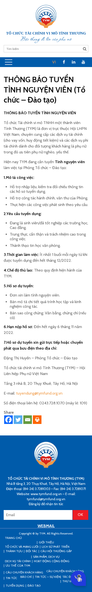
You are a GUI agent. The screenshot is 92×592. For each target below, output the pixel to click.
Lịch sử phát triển (55, 546)
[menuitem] (54, 62)
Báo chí (26, 577)
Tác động (69, 577)
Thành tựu (14, 551)
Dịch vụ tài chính (18, 561)
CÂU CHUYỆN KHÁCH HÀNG (24, 572)
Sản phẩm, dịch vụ (46, 556)
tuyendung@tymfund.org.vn (39, 393)
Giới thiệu (46, 542)
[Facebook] (8, 419)
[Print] (37, 419)
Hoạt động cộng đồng (51, 561)
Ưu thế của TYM (18, 565)
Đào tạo (33, 585)
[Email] (27, 419)
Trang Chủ (13, 538)
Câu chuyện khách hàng (65, 571)
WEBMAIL (46, 526)
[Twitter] (18, 419)
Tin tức (11, 578)
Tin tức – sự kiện (47, 577)
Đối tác (31, 551)
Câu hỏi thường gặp (56, 551)
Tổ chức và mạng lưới (22, 546)
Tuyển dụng (15, 585)
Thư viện (68, 581)
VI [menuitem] (54, 62)
